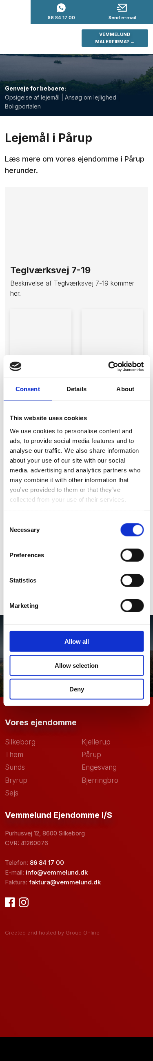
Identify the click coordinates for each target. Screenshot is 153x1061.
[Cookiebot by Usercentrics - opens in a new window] (109, 366)
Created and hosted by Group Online (52, 932)
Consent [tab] (28, 388)
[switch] (132, 555)
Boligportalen (23, 106)
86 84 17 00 (47, 862)
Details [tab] (76, 388)
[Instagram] (24, 902)
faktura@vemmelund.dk (65, 882)
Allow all (76, 641)
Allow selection (76, 665)
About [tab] (125, 388)
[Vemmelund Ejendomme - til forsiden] (38, 39)
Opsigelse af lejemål (32, 97)
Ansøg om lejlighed (90, 97)
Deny (76, 689)
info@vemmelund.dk (57, 872)
